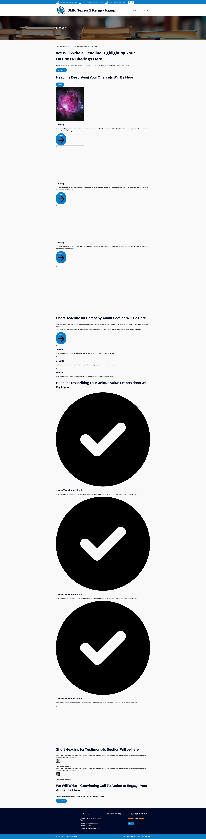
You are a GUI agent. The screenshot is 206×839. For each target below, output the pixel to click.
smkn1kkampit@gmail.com (68, 2)
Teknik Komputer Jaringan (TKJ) (91, 828)
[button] (60, 85)
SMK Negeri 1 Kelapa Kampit (93, 10)
